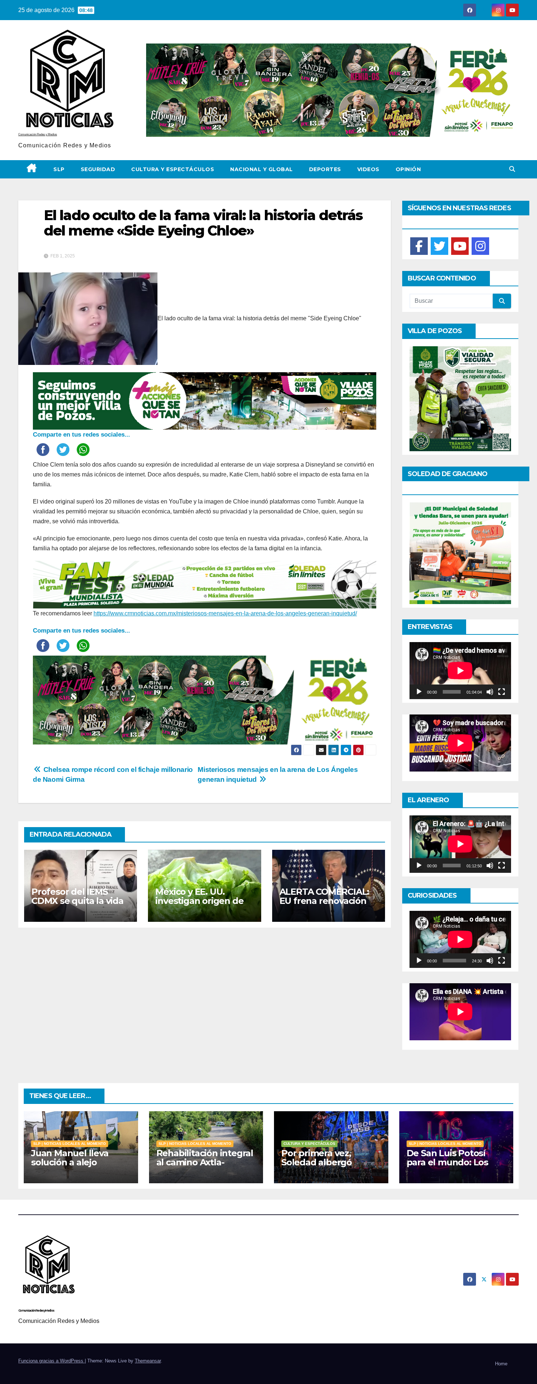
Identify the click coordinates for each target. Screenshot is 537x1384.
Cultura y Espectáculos (172, 169)
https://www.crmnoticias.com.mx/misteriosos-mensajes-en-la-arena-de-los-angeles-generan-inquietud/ (225, 613)
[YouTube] (460, 246)
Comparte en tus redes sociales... (81, 434)
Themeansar (148, 1361)
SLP (59, 169)
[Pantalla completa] (501, 691)
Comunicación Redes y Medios (37, 134)
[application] (460, 670)
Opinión (408, 169)
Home (501, 1363)
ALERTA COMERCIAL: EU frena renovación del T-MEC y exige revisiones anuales (324, 905)
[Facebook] (419, 246)
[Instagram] (480, 246)
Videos (368, 169)
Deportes (325, 169)
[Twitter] (439, 246)
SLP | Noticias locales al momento (69, 1144)
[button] (512, 169)
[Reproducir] (419, 691)
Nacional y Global (261, 169)
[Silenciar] (490, 691)
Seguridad (98, 169)
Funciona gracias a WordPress (51, 1361)
